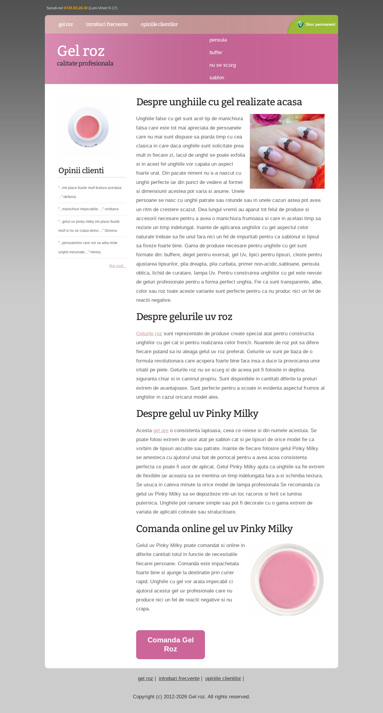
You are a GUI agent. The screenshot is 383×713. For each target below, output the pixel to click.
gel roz (65, 24)
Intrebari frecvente (106, 24)
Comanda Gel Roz (171, 644)
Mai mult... (117, 266)
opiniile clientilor (223, 678)
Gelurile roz (149, 333)
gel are (160, 430)
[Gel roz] (88, 126)
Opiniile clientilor (159, 24)
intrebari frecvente (179, 678)
